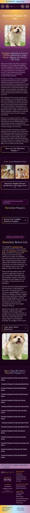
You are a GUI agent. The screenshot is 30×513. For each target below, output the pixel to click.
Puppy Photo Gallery (21, 479)
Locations (15, 465)
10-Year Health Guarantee (20, 493)
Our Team (18, 481)
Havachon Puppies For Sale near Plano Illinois (15, 422)
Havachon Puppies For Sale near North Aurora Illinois (14, 395)
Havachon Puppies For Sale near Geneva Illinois (13, 432)
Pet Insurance (19, 496)
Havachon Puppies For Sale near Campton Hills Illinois (15, 444)
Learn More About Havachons (11, 328)
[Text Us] (27, 6)
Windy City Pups (6, 465)
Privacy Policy (20, 510)
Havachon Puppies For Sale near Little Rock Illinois (14, 411)
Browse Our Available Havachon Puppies (12, 220)
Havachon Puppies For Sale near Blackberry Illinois (14, 389)
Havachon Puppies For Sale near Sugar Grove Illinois (14, 379)
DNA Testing (19, 503)
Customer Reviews (21, 477)
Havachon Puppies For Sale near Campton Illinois (13, 438)
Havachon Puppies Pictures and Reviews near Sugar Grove (15, 184)
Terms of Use (20, 508)
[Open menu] (3, 6)
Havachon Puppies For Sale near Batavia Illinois (15, 427)
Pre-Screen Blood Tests (22, 498)
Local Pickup (19, 475)
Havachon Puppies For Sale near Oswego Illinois (13, 401)
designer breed (17, 247)
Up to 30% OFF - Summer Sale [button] (15, 1)
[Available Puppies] (7, 6)
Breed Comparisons (21, 488)
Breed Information (21, 486)
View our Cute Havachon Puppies (15, 149)
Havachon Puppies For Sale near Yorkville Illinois (13, 417)
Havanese (12, 251)
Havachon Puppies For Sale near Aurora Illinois (15, 406)
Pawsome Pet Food (21, 500)
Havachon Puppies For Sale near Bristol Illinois (15, 384)
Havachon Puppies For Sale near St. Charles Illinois (14, 450)
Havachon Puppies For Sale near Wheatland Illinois (14, 456)
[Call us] (23, 6)
